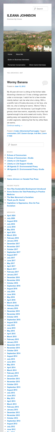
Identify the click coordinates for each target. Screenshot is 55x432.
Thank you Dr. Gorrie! (16, 200)
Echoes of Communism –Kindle (20, 158)
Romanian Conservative (16, 65)
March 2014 (11, 370)
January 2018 (12, 240)
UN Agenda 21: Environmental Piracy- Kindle (25, 169)
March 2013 (11, 404)
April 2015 (11, 333)
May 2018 (11, 229)
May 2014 (11, 364)
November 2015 (13, 314)
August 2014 (12, 356)
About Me (19, 54)
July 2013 (11, 392)
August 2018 (12, 221)
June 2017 (11, 260)
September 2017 (13, 252)
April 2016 (11, 300)
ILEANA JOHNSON (21, 15)
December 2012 (13, 412)
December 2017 (13, 243)
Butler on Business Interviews (18, 59)
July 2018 (11, 224)
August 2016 (12, 288)
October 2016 (12, 283)
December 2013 (13, 378)
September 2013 (13, 387)
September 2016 (13, 285)
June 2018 (11, 226)
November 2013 (13, 381)
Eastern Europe (27, 133)
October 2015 (12, 316)
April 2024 (11, 215)
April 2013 (11, 401)
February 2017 (13, 271)
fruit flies (37, 133)
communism (12, 133)
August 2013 (12, 390)
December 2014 (13, 345)
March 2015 (11, 336)
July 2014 (11, 359)
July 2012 (11, 426)
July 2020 (11, 218)
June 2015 (11, 328)
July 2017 (11, 257)
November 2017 (13, 246)
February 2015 (13, 339)
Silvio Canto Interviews (37, 65)
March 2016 (11, 302)
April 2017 (11, 266)
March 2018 (11, 235)
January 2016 (12, 308)
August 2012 (12, 423)
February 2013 (13, 406)
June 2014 (11, 361)
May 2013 (11, 398)
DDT (19, 133)
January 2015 (12, 342)
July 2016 (11, 291)
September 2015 (13, 319)
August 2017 (12, 255)
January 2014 (12, 375)
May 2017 (11, 263)
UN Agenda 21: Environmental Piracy (22, 166)
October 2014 (12, 350)
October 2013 (12, 384)
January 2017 (12, 274)
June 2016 (11, 294)
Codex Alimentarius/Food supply (26, 131)
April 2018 (11, 232)
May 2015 (11, 330)
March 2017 (11, 269)
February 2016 (13, 305)
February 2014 (13, 373)
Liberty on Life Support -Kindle (20, 163)
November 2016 (13, 280)
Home (10, 54)
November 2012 (13, 415)
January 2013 (12, 409)
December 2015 (13, 311)
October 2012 (12, 418)
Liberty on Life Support (16, 160)
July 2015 (11, 325)
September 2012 (13, 420)
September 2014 (13, 353)
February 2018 (13, 238)
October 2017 (12, 249)
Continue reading (14, 125)
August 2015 (12, 322)
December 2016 (13, 277)
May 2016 (11, 297)
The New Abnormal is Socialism (20, 197)
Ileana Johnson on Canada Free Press (22, 179)
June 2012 (11, 429)
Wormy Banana (17, 82)
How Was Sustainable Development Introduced (26, 189)
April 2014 (11, 367)
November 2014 (13, 347)
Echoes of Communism (17, 155)
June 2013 (11, 395)
